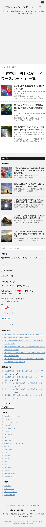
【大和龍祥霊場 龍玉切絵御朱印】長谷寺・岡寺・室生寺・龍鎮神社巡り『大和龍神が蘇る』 (29, 170)
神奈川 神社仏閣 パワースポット (29, 93)
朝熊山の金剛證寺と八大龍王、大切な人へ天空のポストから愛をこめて (29, 185)
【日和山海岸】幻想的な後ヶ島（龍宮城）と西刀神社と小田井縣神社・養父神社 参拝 (29, 233)
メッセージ (8, 437)
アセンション (9, 419)
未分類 (6, 458)
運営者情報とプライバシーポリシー (28, 505)
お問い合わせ (11, 505)
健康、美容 (8, 440)
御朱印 (6, 446)
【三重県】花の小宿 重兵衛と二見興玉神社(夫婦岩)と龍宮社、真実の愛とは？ (29, 217)
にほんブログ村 (7, 313)
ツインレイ (8, 434)
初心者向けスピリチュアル (13, 443)
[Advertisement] (23, 40)
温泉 (6, 464)
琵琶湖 (6, 471)
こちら (3, 265)
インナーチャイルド (11, 422)
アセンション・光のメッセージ (23, 7)
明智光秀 (7, 455)
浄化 (6, 461)
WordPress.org (9, 495)
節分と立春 (8, 477)
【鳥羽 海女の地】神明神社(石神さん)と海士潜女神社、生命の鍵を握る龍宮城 (29, 201)
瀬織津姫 (7, 467)
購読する (7, 158)
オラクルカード (9, 428)
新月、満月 (8, 449)
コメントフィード (10, 492)
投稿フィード (9, 489)
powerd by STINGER (26, 523)
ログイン (7, 486)
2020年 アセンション (12, 416)
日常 (6, 452)
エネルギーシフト (10, 425)
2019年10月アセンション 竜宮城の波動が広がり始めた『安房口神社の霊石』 (29, 108)
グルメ (6, 431)
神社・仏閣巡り (32, 91)
